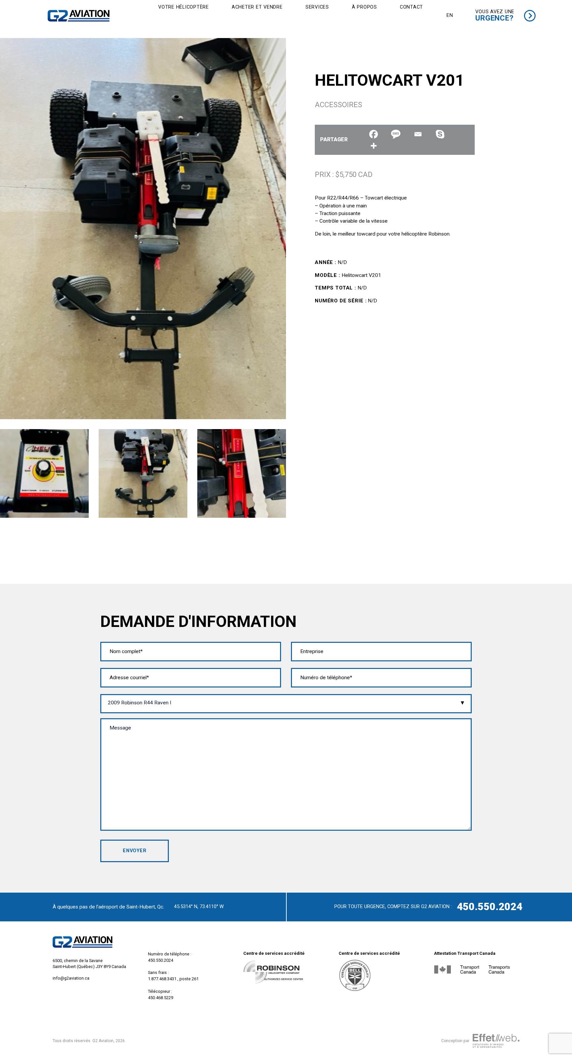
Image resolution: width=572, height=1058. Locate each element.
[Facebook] (373, 134)
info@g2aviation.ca (71, 978)
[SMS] (396, 134)
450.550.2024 (489, 907)
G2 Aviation (103, 1040)
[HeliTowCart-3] (241, 473)
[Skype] (440, 134)
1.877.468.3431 (162, 978)
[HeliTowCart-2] (143, 473)
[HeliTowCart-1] (44, 473)
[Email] (418, 134)
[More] (373, 146)
